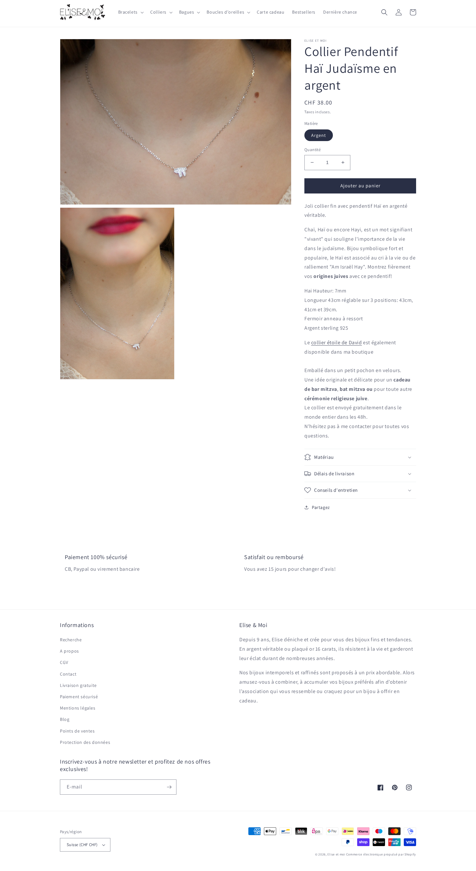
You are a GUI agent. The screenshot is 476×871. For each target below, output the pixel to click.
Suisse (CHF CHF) (82, 844)
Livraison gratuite (78, 685)
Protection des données (85, 742)
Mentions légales (78, 708)
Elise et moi (336, 854)
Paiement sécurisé (79, 697)
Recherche (71, 640)
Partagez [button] (321, 507)
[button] (130, 12)
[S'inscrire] (169, 787)
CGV (64, 662)
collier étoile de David (336, 342)
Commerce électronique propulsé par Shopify (381, 854)
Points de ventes (77, 731)
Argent (318, 135)
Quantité (312, 149)
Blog (64, 719)
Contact (68, 674)
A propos (69, 651)
